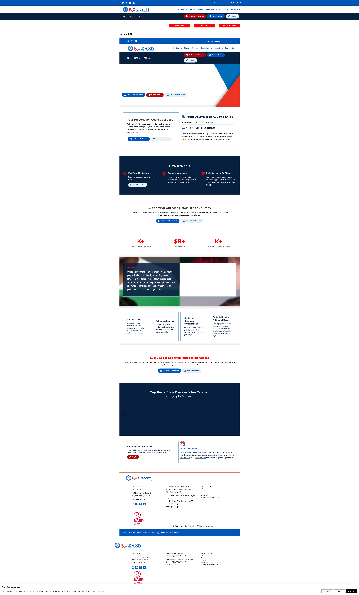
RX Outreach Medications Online (209, 497)
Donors (200, 9)
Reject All (339, 591)
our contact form (200, 458)
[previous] (124, 414)
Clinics (191, 9)
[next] (234, 414)
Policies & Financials (206, 486)
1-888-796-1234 (137, 489)
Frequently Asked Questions (196, 452)
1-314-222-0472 (137, 487)
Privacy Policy (141, 532)
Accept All (351, 591)
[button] (122, 2)
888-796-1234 (225, 182)
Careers (203, 491)
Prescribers (210, 9)
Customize (327, 591)
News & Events (205, 495)
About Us (222, 9)
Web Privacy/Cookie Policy (160, 532)
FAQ (202, 488)
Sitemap (175, 532)
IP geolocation (210, 526)
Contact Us (234, 9)
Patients (181, 9)
